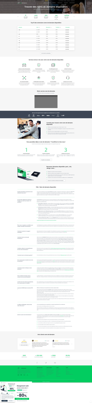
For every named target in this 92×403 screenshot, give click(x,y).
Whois (47, 375)
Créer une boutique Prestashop (40, 375)
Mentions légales (58, 376)
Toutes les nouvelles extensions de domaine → (56, 180)
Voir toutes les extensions (46, 53)
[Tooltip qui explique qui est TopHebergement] (34, 0)
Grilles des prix (67, 373)
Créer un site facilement (39, 374)
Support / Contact (58, 373)
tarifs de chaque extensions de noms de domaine (58, 248)
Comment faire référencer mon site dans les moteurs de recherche (46, 220)
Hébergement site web (47, 2)
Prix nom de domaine (49, 374)
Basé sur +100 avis (24, 342)
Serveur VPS (66, 2)
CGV (56, 375)
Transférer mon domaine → (46, 159)
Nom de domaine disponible (50, 373)
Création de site (59, 2)
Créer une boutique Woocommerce (41, 376)
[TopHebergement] (22, 3)
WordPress (54, 2)
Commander (67, 29)
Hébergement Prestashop (40, 373)
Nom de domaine (72, 2)
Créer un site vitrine (39, 377)
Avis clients (57, 374)
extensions (62, 315)
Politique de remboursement (69, 374)
